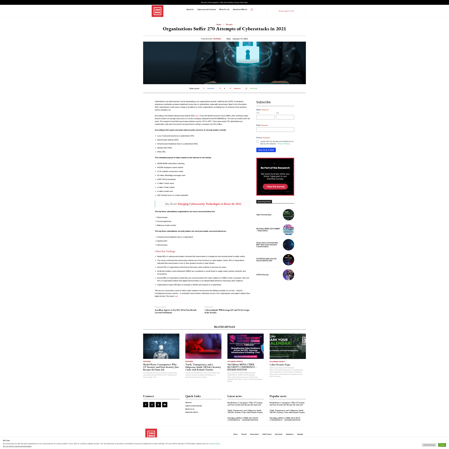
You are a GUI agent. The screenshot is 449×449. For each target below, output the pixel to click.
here (245, 2)
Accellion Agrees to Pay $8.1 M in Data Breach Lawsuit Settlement (175, 311)
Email (262, 125)
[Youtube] (164, 404)
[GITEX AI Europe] (288, 274)
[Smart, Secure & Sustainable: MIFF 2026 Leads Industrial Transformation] (288, 244)
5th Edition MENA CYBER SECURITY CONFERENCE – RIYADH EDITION (242, 367)
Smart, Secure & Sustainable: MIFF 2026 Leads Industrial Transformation (267, 245)
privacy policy (214, 444)
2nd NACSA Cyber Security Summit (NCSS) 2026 (266, 260)
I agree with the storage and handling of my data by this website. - (276, 142)
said (176, 296)
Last (277, 113)
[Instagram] (152, 404)
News (219, 25)
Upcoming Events (235, 361)
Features (147, 361)
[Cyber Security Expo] (288, 214)
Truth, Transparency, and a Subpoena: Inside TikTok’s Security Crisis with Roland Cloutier (203, 367)
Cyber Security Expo (264, 215)
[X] (158, 404)
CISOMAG (217, 39)
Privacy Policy (283, 144)
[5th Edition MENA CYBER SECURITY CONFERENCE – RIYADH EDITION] (245, 346)
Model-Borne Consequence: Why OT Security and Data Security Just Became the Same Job (161, 367)
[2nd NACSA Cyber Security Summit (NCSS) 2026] (288, 259)
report (197, 116)
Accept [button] (442, 445)
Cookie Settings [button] (429, 445)
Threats (229, 25)
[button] (252, 9)
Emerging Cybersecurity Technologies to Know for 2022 (209, 204)
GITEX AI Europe (262, 275)
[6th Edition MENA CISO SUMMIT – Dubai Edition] (288, 229)
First (258, 113)
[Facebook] (145, 404)
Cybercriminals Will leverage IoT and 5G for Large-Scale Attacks (227, 311)
